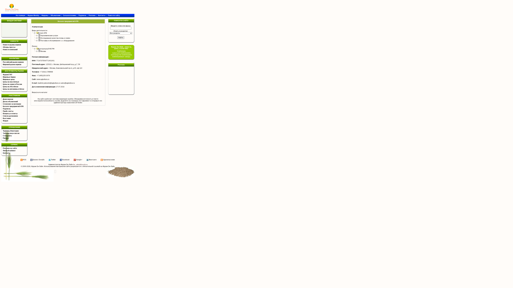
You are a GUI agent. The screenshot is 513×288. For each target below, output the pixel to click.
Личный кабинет (9, 151)
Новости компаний (10, 50)
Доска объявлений (10, 102)
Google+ (79, 160)
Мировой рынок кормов (12, 64)
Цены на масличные (11, 82)
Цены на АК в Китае (10, 87)
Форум (5, 121)
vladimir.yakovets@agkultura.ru (49, 83)
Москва (43, 51)
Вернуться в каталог (39, 92)
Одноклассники (109, 160)
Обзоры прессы (9, 47)
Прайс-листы (8, 111)
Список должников (10, 116)
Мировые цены (9, 79)
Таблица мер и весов (11, 133)
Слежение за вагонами (12, 104)
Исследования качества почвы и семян (55, 38)
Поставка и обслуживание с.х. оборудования (57, 41)
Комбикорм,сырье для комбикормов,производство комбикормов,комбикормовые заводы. (121, 54)
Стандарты (7, 136)
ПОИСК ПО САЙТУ (121, 21)
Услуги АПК (42, 33)
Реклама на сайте (10, 148)
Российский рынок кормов (13, 62)
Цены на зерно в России (12, 84)
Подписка (7, 109)
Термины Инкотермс (11, 131)
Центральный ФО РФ (46, 49)
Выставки (7, 118)
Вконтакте (93, 160)
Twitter (53, 160)
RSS (24, 160)
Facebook (65, 160)
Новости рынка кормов (12, 45)
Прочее (6, 138)
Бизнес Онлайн (38, 160)
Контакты (6, 153)
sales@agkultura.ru (68, 83)
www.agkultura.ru (43, 79)
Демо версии (8, 99)
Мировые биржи (9, 77)
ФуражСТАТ (7, 75)
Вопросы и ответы (10, 114)
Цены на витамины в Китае (13, 89)
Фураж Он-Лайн (37, 166)
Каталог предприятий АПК (13, 106)
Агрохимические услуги (49, 36)
